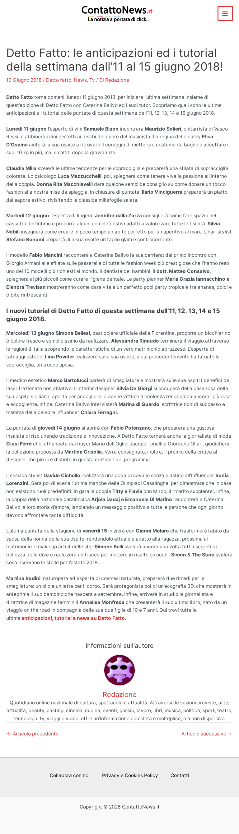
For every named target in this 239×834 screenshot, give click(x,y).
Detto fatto (58, 80)
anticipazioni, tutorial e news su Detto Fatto (73, 618)
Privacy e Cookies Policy (130, 775)
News (80, 80)
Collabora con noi (70, 775)
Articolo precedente (33, 733)
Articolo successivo (206, 733)
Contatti (180, 775)
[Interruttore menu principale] (225, 13)
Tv (92, 80)
